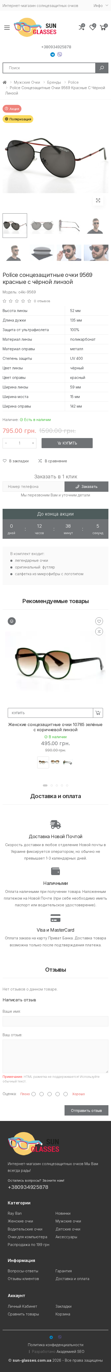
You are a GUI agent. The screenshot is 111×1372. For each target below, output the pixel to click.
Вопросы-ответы (23, 1271)
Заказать (89, 486)
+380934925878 (56, 47)
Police (73, 82)
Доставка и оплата (72, 1278)
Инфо (98, 5)
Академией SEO (70, 1351)
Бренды (54, 82)
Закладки (64, 1306)
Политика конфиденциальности (55, 1345)
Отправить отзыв (86, 1110)
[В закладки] (99, 621)
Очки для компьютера (27, 1237)
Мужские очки (27, 82)
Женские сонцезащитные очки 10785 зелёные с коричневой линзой (55, 727)
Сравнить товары (23, 1314)
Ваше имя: (12, 1011)
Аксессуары (66, 1237)
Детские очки (68, 1229)
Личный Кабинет (22, 1306)
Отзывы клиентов (23, 1278)
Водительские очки (25, 1229)
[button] (103, 28)
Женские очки (20, 1221)
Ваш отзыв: (12, 1035)
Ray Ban (15, 1213)
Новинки (63, 1213)
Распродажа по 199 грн (28, 1244)
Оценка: (10, 1094)
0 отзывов (42, 301)
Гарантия (64, 1271)
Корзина (63, 1314)
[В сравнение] (99, 631)
